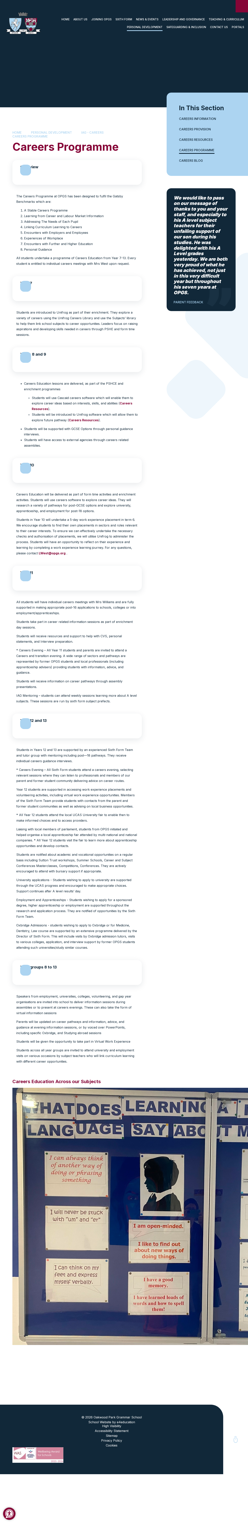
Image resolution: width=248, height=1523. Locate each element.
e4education (126, 1422)
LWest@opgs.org (52, 553)
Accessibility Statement (111, 1431)
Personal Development (51, 132)
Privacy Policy (111, 1440)
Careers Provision (195, 129)
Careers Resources (84, 420)
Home (17, 132)
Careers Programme (30, 136)
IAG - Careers (92, 132)
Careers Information (197, 119)
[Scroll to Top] (235, 1439)
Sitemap (112, 1436)
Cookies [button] (111, 1445)
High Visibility (111, 1426)
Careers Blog (191, 161)
